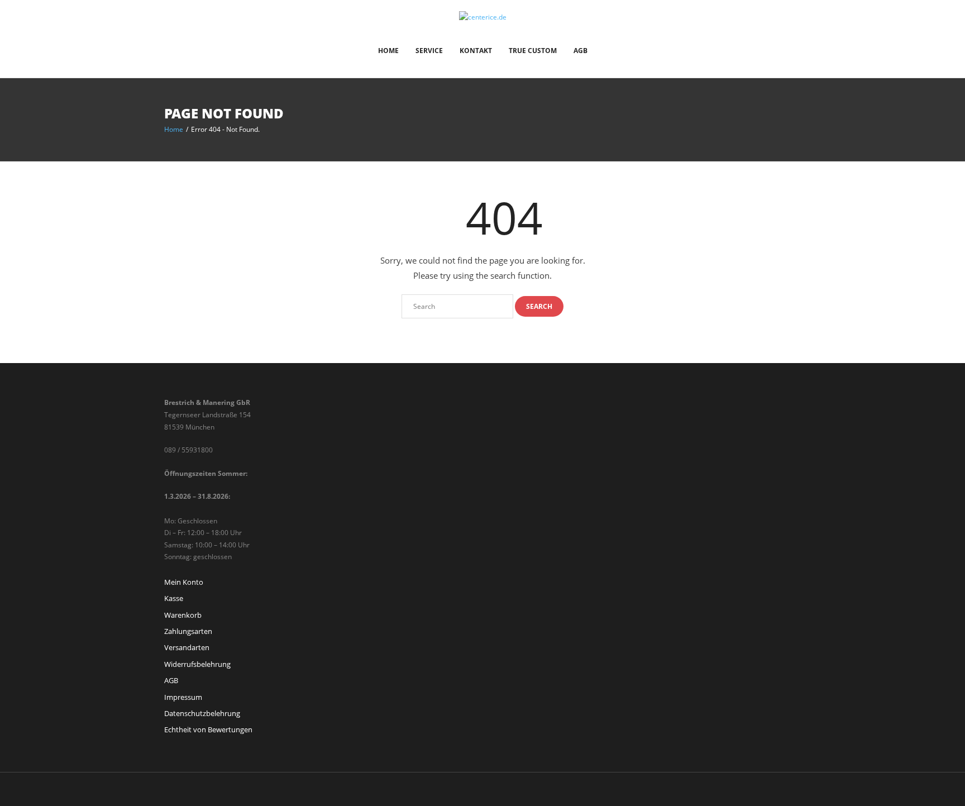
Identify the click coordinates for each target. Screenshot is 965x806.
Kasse (173, 598)
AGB (580, 50)
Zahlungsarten (188, 631)
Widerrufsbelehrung (197, 664)
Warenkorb (183, 615)
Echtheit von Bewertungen (208, 729)
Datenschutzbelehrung (202, 713)
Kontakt (476, 50)
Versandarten (186, 647)
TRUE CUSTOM (533, 50)
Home (388, 50)
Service (429, 50)
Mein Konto (183, 582)
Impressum (183, 697)
